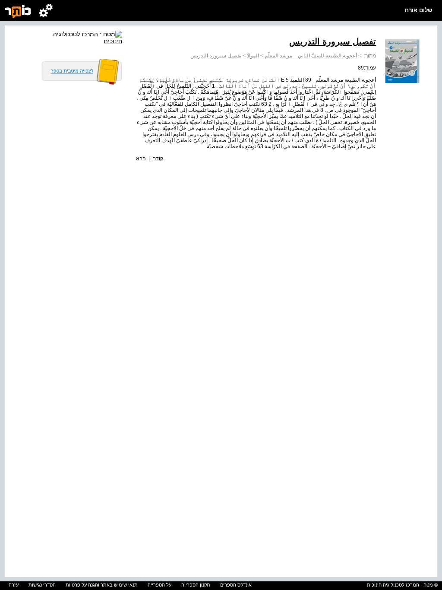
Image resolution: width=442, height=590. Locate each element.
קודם (157, 158)
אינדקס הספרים (236, 584)
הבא (141, 158)
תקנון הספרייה (195, 584)
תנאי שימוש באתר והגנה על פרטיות (102, 584)
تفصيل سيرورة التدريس (215, 56)
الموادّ (253, 56)
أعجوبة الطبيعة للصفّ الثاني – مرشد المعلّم (311, 56)
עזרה (14, 584)
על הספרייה (159, 584)
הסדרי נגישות (42, 584)
